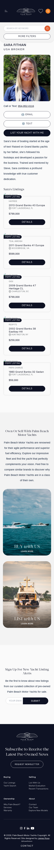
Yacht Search (10, 786)
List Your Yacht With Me (27, 133)
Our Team (33, 807)
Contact (33, 804)
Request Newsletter (27, 764)
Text (28, 124)
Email (29, 115)
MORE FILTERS (27, 36)
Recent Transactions (38, 789)
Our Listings (9, 783)
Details (27, 222)
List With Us (34, 783)
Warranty (8, 810)
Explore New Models (38, 810)
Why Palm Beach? (12, 804)
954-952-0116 (26, 106)
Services (8, 807)
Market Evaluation (37, 786)
